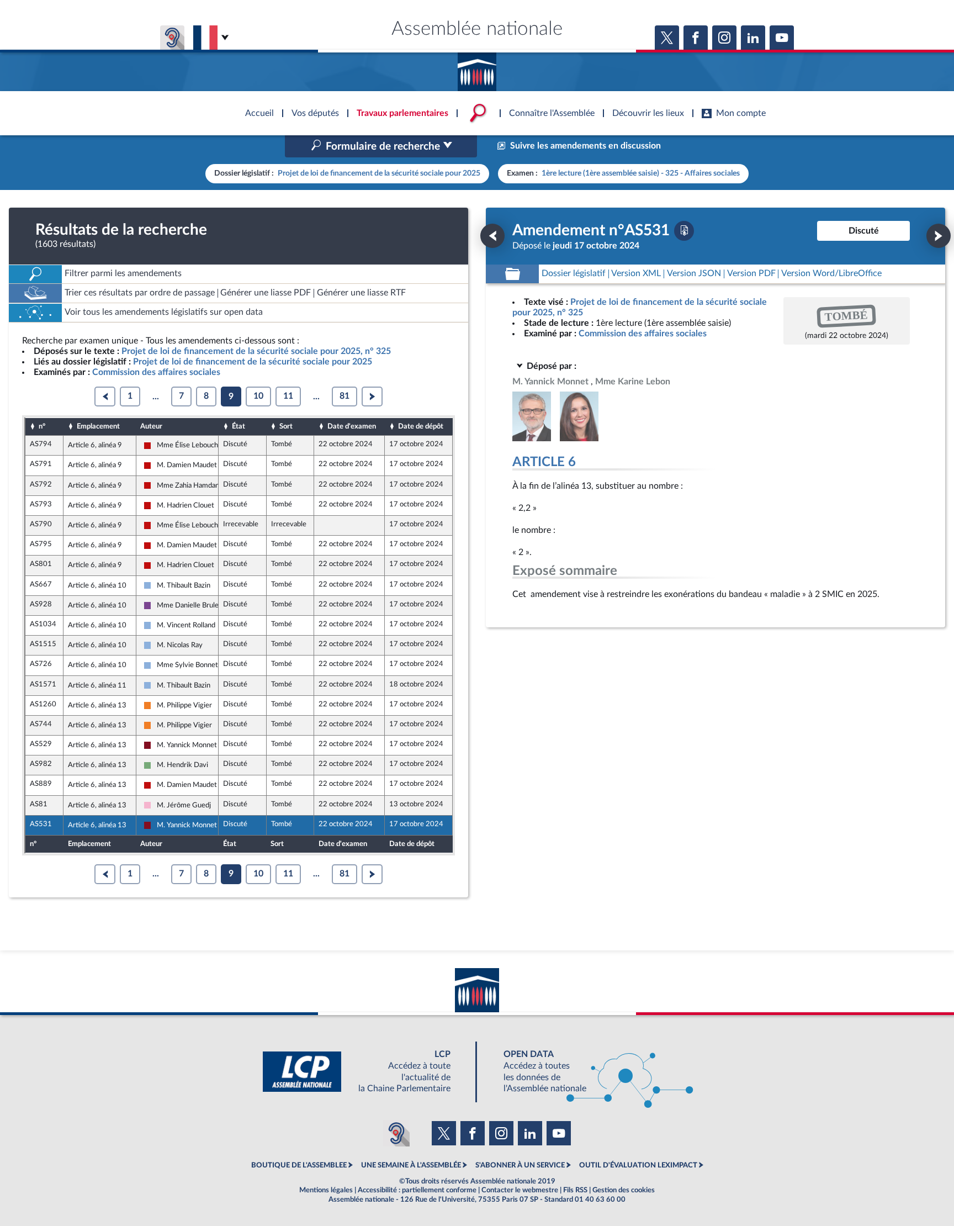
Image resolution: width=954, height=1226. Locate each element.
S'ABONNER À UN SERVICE (520, 1165)
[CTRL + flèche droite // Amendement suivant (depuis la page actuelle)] (938, 236)
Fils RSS (575, 1190)
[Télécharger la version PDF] (684, 231)
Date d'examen (351, 426)
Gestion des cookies (623, 1190)
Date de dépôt (420, 426)
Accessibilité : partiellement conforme (417, 1190)
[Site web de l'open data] (588, 1071)
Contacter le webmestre (519, 1190)
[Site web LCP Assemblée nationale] (365, 1071)
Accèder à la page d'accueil (477, 68)
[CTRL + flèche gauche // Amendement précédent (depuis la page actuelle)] (492, 236)
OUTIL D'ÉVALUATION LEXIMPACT (638, 1165)
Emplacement (98, 426)
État (238, 426)
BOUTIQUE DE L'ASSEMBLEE (299, 1165)
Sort (286, 426)
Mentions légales (326, 1190)
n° (42, 426)
